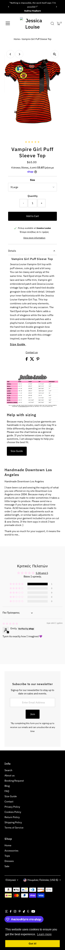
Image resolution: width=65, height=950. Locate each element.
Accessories (11, 850)
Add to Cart (32, 216)
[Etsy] (6, 911)
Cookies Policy (13, 812)
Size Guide (18, 344)
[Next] (56, 7)
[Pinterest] (19, 911)
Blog (7, 786)
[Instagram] (15, 911)
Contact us (32, 352)
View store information (34, 238)
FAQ (7, 791)
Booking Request (14, 780)
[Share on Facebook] (27, 359)
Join (32, 714)
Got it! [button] (32, 943)
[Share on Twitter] (32, 359)
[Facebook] (10, 911)
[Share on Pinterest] (37, 359)
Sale (7, 866)
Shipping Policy (13, 822)
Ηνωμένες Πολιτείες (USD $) (42, 880)
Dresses (9, 861)
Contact (9, 801)
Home (17, 39)
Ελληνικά (11, 880)
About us (10, 775)
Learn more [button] (44, 934)
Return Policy (12, 817)
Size (32, 180)
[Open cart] (58, 23)
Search (8, 770)
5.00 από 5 (42, 573)
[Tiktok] (24, 911)
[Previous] (9, 7)
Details (12, 250)
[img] (10, 623)
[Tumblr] (28, 911)
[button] (17, 584)
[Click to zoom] (55, 54)
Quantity (33, 196)
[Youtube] (33, 911)
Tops (7, 855)
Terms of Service (14, 827)
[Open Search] (52, 23)
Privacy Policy (12, 806)
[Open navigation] (8, 23)
